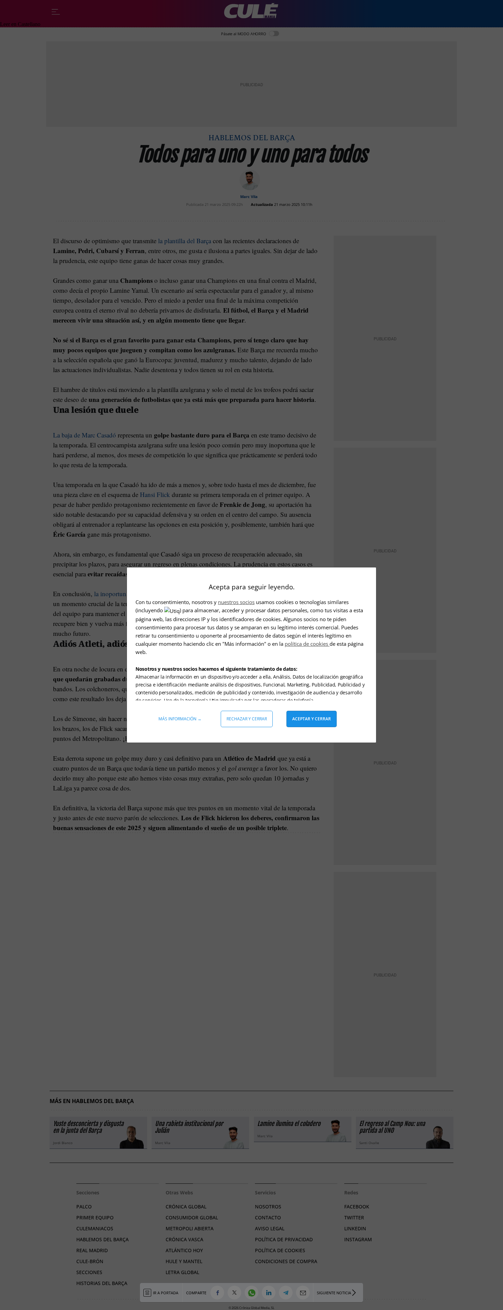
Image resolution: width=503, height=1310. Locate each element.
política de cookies (307, 643)
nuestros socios (236, 602)
